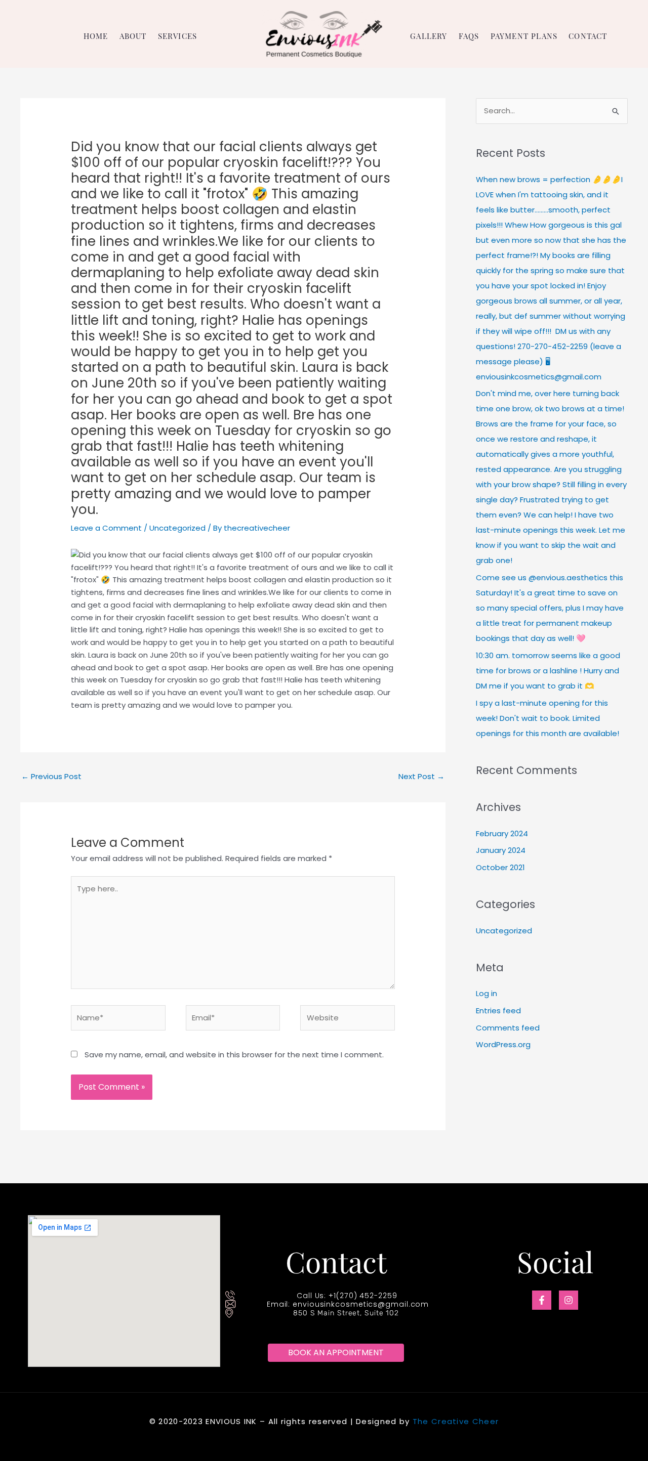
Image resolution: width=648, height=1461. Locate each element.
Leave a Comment (106, 528)
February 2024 (502, 833)
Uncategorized (177, 528)
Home (96, 36)
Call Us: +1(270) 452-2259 (347, 1296)
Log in (486, 993)
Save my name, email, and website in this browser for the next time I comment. (234, 1054)
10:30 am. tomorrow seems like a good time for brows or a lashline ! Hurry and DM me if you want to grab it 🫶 (548, 670)
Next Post (421, 776)
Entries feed (498, 1010)
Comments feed (508, 1027)
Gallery (428, 36)
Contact (588, 36)
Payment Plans (524, 36)
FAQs (469, 36)
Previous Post (51, 776)
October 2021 (500, 867)
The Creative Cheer (456, 1421)
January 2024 (500, 850)
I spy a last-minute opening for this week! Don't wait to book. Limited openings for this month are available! (547, 718)
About (133, 36)
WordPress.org (503, 1044)
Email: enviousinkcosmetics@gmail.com (348, 1304)
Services (177, 36)
